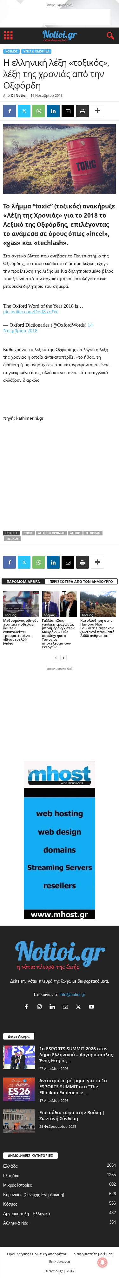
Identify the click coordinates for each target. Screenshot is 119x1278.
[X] (79, 1007)
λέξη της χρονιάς (51, 533)
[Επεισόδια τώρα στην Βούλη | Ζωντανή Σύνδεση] (19, 1121)
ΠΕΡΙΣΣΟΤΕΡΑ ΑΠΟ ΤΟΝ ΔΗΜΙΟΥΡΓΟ (81, 581)
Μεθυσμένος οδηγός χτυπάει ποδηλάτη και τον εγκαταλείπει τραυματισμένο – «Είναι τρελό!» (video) (20, 631)
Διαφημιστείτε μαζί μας (93, 1253)
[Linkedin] (53, 111)
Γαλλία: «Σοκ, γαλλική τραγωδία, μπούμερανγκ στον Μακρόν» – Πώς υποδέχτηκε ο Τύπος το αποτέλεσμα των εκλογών (58, 633)
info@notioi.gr (72, 994)
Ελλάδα (10, 1166)
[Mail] (66, 1007)
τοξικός (12, 539)
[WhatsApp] (38, 111)
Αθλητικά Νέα (16, 1223)
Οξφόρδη (93, 533)
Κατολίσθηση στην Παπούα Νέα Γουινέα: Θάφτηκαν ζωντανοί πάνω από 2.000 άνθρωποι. (97, 628)
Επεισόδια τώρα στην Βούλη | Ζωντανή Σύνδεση (72, 1115)
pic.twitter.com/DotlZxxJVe (30, 311)
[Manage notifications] (102, 1262)
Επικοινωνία (59, 1261)
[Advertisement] (59, 17)
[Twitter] (24, 111)
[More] (97, 111)
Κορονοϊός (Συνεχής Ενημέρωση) (33, 1194)
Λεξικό (75, 533)
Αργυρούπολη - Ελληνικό (26, 1213)
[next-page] (63, 657)
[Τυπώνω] (82, 111)
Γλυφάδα (11, 1175)
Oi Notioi (18, 95)
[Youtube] (92, 1007)
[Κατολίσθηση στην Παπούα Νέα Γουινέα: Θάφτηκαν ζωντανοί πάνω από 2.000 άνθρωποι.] (98, 604)
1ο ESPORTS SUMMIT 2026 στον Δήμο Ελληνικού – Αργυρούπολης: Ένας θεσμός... (76, 1055)
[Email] (68, 111)
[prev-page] (56, 657)
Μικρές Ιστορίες (17, 1185)
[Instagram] (40, 1007)
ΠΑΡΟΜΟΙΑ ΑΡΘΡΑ (23, 581)
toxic (28, 533)
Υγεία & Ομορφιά (36, 51)
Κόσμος (11, 51)
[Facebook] (9, 111)
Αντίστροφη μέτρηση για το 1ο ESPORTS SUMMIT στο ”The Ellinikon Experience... (73, 1086)
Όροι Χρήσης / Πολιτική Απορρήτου (37, 1253)
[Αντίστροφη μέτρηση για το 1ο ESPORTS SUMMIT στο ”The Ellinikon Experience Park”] (19, 1089)
